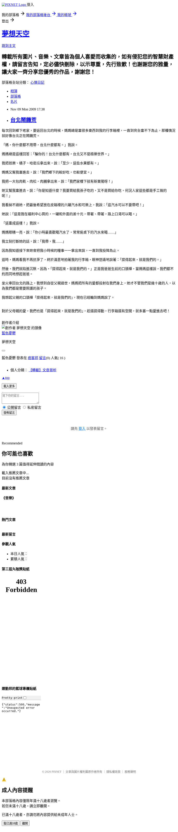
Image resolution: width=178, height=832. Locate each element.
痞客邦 (33, 358)
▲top (6, 378)
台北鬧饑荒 (23, 120)
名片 (13, 101)
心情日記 (37, 82)
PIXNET (56, 771)
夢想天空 (16, 34)
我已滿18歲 (10, 823)
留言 (42, 358)
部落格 (15, 96)
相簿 (13, 91)
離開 (25, 823)
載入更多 (9, 386)
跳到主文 (9, 46)
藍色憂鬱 (9, 333)
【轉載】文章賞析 (42, 370)
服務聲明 (130, 771)
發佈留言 (9, 412)
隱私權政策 (113, 771)
